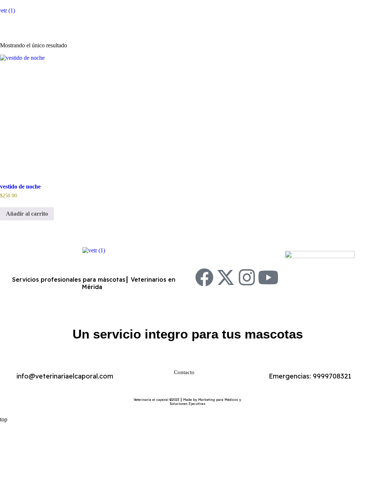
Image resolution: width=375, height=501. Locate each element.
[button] (187, 28)
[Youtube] (268, 277)
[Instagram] (247, 277)
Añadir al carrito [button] (27, 214)
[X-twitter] (225, 277)
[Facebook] (204, 277)
